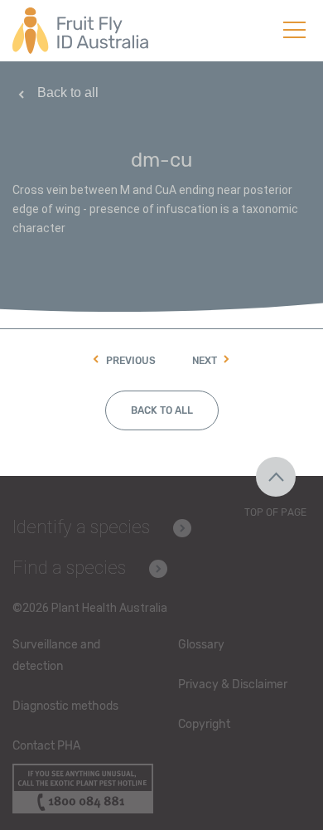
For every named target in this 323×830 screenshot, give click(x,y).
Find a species (69, 567)
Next (204, 361)
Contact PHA (46, 746)
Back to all (68, 92)
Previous (131, 361)
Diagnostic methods (65, 706)
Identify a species (81, 527)
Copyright (204, 724)
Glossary (201, 645)
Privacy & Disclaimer (232, 684)
